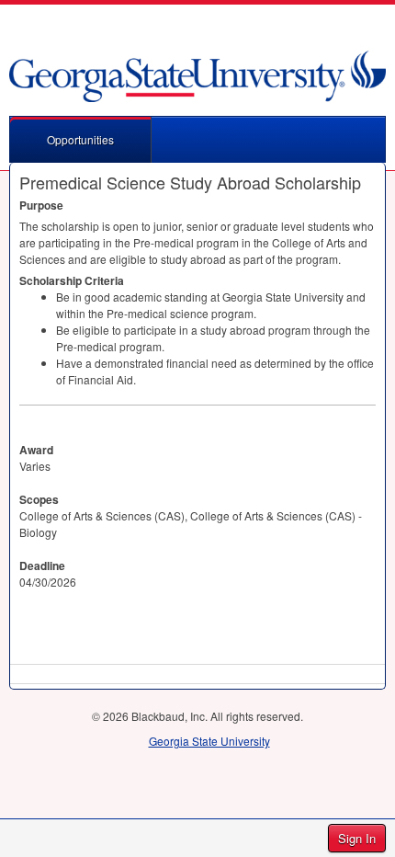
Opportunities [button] (80, 139)
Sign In (357, 838)
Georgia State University (209, 740)
